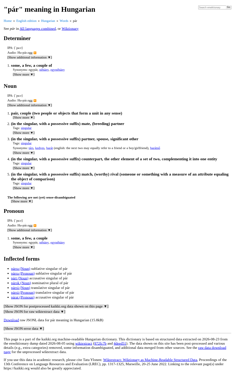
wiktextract (83, 343)
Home (8, 21)
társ (31, 148)
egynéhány (57, 69)
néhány (44, 69)
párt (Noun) (19, 278)
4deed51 (120, 343)
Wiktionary (70, 28)
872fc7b (100, 343)
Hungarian (48, 21)
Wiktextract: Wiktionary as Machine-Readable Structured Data (150, 360)
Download (11, 320)
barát (49, 148)
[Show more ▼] (24, 74)
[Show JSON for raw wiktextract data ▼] (34, 311)
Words (64, 21)
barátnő (155, 148)
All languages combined (38, 28)
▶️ (35, 52)
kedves (39, 148)
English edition (26, 21)
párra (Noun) (20, 268)
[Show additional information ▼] (29, 57)
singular (26, 128)
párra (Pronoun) (23, 273)
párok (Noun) (21, 283)
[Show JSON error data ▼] (24, 328)
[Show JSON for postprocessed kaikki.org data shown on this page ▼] (56, 306)
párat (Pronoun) (23, 297)
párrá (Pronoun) (23, 292)
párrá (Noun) (20, 288)
